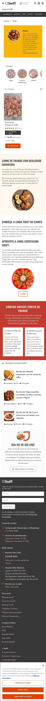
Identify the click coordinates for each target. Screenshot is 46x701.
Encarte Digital (8, 642)
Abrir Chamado (12, 587)
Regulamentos (8, 634)
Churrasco (7, 14)
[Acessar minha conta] (39, 3)
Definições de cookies (23, 683)
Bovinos (17, 14)
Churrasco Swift (8, 601)
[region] (23, 681)
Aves (24, 14)
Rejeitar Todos (23, 690)
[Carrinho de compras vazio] (42, 3)
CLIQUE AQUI (11, 556)
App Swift (6, 638)
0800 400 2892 (19, 570)
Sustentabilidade (9, 660)
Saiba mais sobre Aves (30, 53)
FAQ (4, 630)
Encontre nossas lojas (11, 656)
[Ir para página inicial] (10, 3)
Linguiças (38, 14)
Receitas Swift (8, 597)
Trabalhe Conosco (10, 608)
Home (6, 21)
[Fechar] (43, 665)
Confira (23, 294)
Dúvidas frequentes (10, 616)
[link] (7, 9)
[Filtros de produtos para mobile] (40, 89)
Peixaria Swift (7, 605)
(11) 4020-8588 (11, 531)
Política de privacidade (11, 612)
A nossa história (8, 652)
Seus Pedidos (7, 626)
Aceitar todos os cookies (23, 696)
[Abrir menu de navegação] (3, 3)
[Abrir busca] (35, 3)
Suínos (30, 14)
